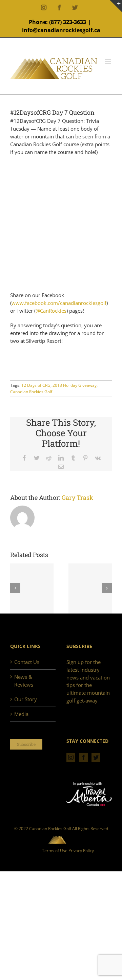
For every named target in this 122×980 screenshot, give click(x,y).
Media (21, 714)
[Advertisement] (61, 224)
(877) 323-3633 (67, 22)
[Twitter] (96, 757)
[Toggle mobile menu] (108, 61)
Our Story (25, 699)
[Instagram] (70, 757)
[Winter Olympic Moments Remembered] (32, 588)
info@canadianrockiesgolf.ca (61, 30)
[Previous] (15, 588)
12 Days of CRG (35, 385)
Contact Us (26, 662)
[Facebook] (83, 757)
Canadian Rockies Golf (31, 392)
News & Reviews (23, 680)
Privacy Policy (81, 850)
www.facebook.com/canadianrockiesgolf (59, 302)
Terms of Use (54, 850)
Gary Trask (77, 497)
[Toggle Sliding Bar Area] (116, 6)
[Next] (107, 588)
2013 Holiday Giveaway (75, 385)
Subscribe (26, 744)
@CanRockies (51, 310)
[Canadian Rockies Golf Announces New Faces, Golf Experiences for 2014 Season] (90, 588)
